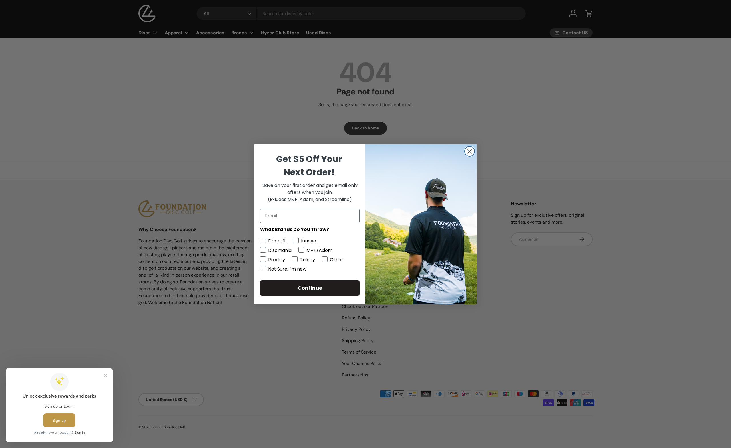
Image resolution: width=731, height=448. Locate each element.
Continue (310, 287)
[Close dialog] (470, 151)
